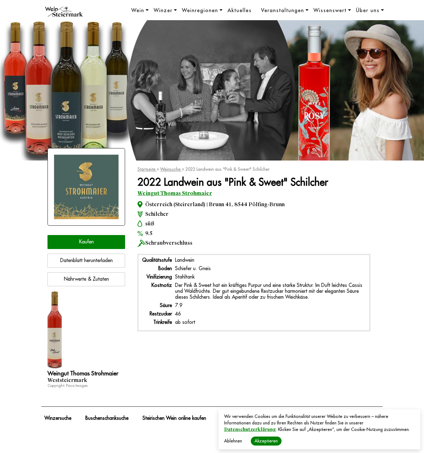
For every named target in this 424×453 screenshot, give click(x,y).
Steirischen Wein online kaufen (174, 418)
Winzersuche (57, 418)
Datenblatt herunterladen (86, 260)
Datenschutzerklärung (250, 429)
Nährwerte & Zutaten (86, 279)
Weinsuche (171, 169)
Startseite (147, 169)
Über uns (368, 10)
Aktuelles (240, 10)
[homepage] (64, 12)
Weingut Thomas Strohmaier (175, 193)
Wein (137, 10)
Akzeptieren (266, 441)
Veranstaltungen (282, 10)
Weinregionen (200, 10)
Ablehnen (233, 441)
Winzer (163, 10)
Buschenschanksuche (107, 418)
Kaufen (86, 241)
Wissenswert (330, 10)
